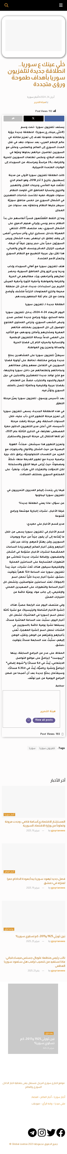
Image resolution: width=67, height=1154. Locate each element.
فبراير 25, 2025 (33, 941)
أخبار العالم (9, 872)
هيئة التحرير (40, 102)
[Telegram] (32, 1132)
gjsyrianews (58, 830)
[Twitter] (51, 1132)
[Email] (28, 720)
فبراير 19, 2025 (33, 830)
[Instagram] (41, 1132)
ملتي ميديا (60, 1103)
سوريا (32, 748)
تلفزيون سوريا (47, 748)
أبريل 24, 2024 (47, 97)
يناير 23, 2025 (34, 970)
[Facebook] (60, 1132)
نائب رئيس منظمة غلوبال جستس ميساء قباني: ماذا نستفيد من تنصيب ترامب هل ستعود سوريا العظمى (34, 961)
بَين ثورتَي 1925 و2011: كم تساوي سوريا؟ (40, 936)
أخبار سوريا (32, 97)
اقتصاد (34, 1097)
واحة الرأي (9, 929)
